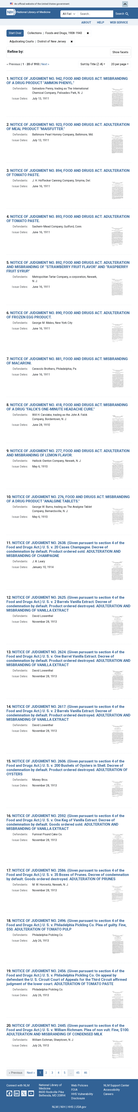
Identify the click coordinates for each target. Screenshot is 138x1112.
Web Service (119, 22)
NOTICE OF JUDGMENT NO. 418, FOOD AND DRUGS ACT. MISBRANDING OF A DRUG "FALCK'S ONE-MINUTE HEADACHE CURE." (67, 407)
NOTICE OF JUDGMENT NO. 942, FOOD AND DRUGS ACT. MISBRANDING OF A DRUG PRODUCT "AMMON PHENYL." (67, 80)
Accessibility (112, 1089)
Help (100, 22)
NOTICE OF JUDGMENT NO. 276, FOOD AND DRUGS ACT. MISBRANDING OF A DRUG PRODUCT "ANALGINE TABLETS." (68, 499)
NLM (55, 1107)
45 (77, 1072)
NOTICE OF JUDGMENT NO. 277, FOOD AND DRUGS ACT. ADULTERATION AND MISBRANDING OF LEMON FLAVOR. (68, 453)
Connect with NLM (17, 1085)
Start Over (15, 33)
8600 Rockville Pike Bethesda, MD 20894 (52, 1093)
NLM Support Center (116, 1085)
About (86, 22)
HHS (70, 1107)
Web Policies (79, 1085)
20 (118, 64)
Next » (45, 64)
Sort (91, 64)
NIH (62, 1107)
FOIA (74, 1089)
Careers (108, 1094)
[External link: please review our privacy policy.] (9, 1093)
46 (85, 1072)
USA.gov (81, 1107)
